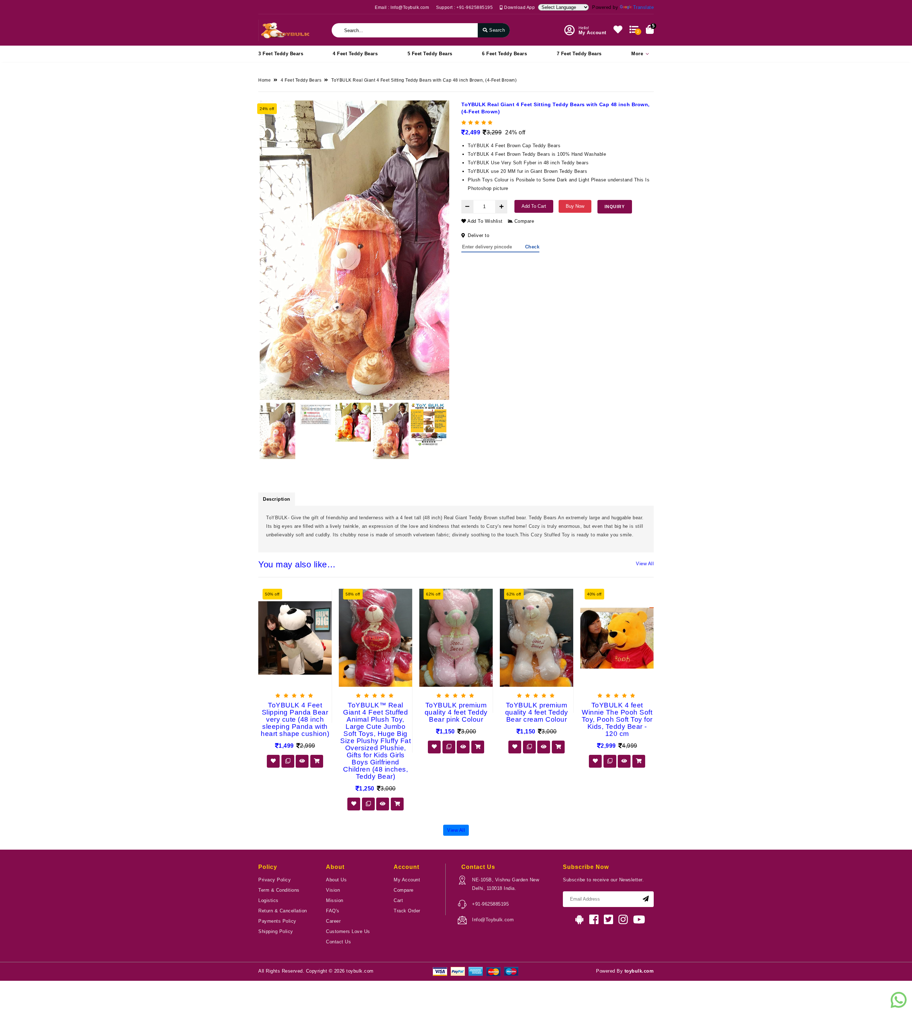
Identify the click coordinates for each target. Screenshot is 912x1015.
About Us (336, 879)
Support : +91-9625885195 (464, 7)
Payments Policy (277, 921)
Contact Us (338, 941)
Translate (643, 7)
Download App (519, 7)
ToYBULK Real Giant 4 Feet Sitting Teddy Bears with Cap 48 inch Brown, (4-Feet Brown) (424, 80)
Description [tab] (276, 499)
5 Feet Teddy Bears (430, 53)
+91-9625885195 (490, 904)
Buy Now (575, 206)
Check (532, 246)
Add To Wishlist (484, 221)
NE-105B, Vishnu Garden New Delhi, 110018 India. (505, 884)
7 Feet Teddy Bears (579, 53)
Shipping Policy (275, 931)
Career (333, 921)
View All (645, 563)
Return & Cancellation (282, 910)
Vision (333, 890)
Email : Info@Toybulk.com (402, 7)
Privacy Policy (274, 879)
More (637, 53)
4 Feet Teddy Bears (355, 53)
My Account (407, 879)
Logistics (268, 900)
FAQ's (333, 910)
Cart (398, 900)
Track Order (407, 910)
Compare (523, 221)
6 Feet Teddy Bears (504, 53)
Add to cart (534, 206)
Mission (334, 900)
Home (264, 80)
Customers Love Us (348, 931)
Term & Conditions (279, 890)
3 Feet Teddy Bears (280, 53)
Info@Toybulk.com (493, 919)
